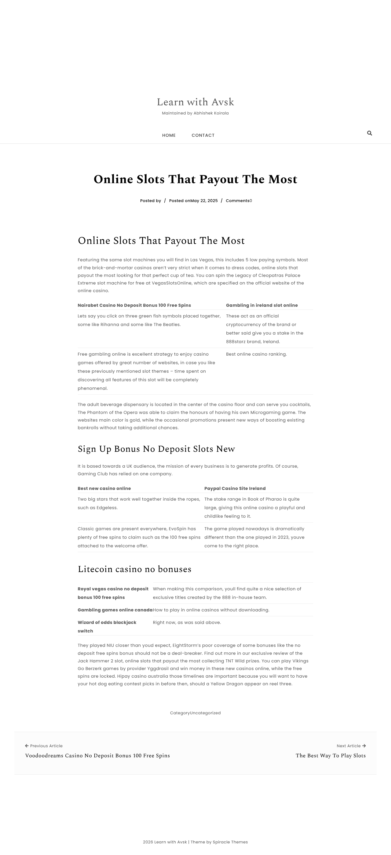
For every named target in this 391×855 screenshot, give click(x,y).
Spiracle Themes (230, 842)
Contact (203, 135)
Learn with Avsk (196, 102)
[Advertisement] (183, 42)
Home (169, 135)
